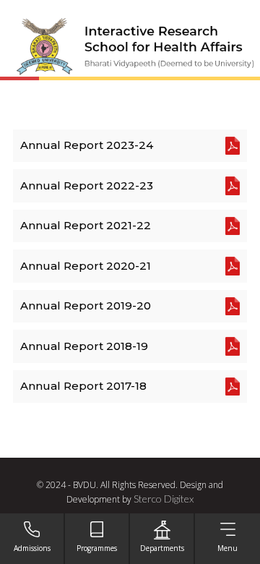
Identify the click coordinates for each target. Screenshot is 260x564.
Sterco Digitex (164, 498)
